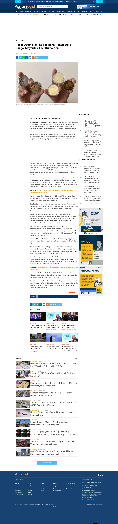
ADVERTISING (74, 1)
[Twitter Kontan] (100, 475)
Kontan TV (43, 490)
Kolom (42, 487)
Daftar (100, 1)
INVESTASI (19, 40)
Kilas (67, 485)
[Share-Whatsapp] (23, 57)
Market (55, 483)
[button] (66, 6)
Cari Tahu (30, 494)
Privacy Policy (50, 504)
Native (67, 487)
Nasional (52, 12)
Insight (42, 488)
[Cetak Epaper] (88, 8)
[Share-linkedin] (26, 57)
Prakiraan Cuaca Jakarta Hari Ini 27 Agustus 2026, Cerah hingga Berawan (92, 198)
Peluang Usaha (18, 492)
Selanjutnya (73, 293)
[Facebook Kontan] (98, 475)
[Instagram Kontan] (102, 475)
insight (21, 12)
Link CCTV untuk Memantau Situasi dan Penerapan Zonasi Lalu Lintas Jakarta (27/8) (91, 169)
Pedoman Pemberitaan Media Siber (38, 504)
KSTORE (23, 1)
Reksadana (56, 485)
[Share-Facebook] (17, 57)
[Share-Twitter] (20, 57)
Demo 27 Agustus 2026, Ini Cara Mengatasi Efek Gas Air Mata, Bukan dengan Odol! (91, 189)
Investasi (28, 12)
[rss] (33, 57)
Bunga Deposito (57, 488)
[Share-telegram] (29, 57)
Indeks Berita (47, 462)
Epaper (17, 1)
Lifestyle (84, 12)
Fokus (29, 487)
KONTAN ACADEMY (30, 1)
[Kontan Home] (16, 12)
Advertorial (69, 488)
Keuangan (36, 12)
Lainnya (99, 12)
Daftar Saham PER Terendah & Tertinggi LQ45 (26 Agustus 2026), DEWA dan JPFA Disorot (92, 153)
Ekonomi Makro (57, 490)
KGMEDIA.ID (67, 1)
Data (90, 12)
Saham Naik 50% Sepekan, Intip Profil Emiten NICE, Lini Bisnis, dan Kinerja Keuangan (92, 179)
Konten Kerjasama (70, 483)
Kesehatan (30, 492)
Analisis (42, 483)
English (29, 483)
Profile (21, 504)
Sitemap (17, 504)
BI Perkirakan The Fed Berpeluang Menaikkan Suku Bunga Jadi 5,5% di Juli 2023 (69, 348)
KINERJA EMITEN (50, 1)
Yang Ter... (30, 490)
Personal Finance (73, 12)
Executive (43, 485)
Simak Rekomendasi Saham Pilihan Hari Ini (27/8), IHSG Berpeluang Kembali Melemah (92, 134)
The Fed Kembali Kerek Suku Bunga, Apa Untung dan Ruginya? (37, 327)
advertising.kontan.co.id (89, 499)
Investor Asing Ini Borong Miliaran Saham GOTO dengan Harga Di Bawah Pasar (92, 144)
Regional (30, 488)
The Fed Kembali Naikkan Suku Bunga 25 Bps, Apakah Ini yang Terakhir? (53, 348)
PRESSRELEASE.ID (40, 1)
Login (94, 1)
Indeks (76, 358)
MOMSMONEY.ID (59, 1)
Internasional (61, 12)
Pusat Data (33, 361)
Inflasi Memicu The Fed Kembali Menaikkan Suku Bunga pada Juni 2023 (52, 327)
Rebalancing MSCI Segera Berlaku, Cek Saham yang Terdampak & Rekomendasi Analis (92, 124)
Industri (44, 12)
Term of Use (26, 504)
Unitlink (55, 487)
